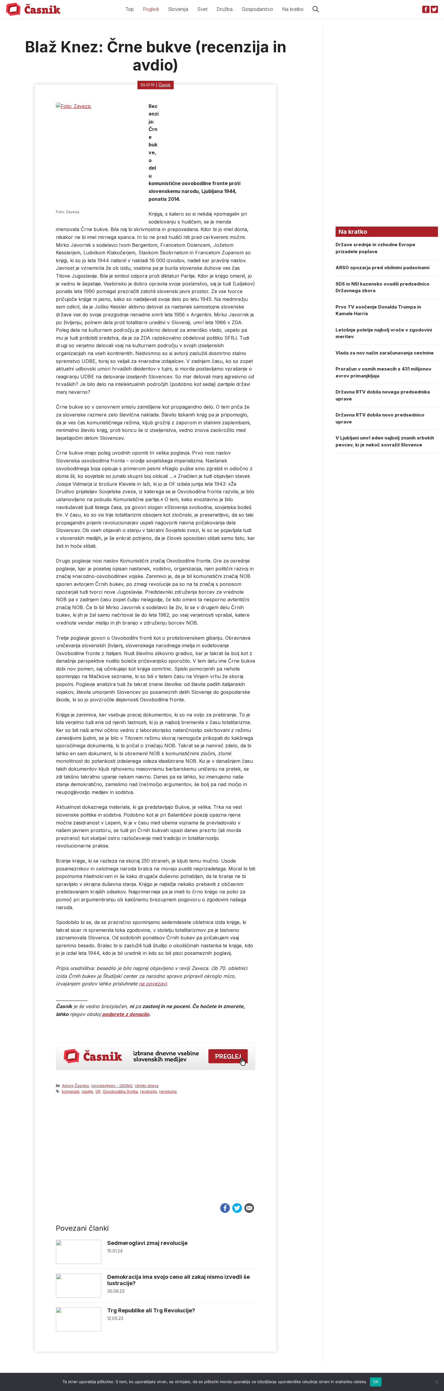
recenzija (148, 1091)
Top (129, 9)
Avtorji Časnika (75, 1085)
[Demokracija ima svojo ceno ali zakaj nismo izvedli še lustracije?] (78, 1296)
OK (376, 1381)
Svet (202, 9)
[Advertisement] (155, 1154)
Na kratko (293, 9)
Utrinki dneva (147, 1085)
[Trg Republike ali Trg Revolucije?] (78, 1330)
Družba (225, 9)
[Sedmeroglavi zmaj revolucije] (78, 1262)
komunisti (70, 1091)
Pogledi (151, 9)
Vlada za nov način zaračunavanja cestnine (385, 353)
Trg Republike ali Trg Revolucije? (151, 1310)
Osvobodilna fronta (120, 1091)
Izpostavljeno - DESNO (111, 1085)
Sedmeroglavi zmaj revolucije (147, 1243)
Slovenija (178, 9)
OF (97, 1091)
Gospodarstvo (257, 9)
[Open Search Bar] (315, 9)
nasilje (87, 1091)
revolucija (168, 1091)
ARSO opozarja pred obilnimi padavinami (383, 267)
